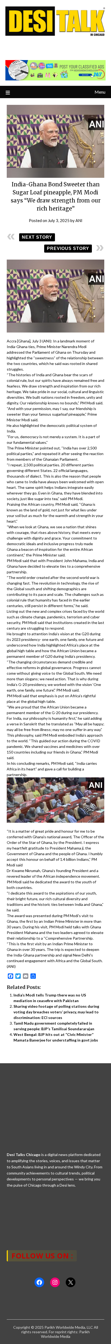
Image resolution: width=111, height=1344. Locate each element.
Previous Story (68, 248)
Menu (100, 91)
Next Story (37, 237)
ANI (78, 220)
